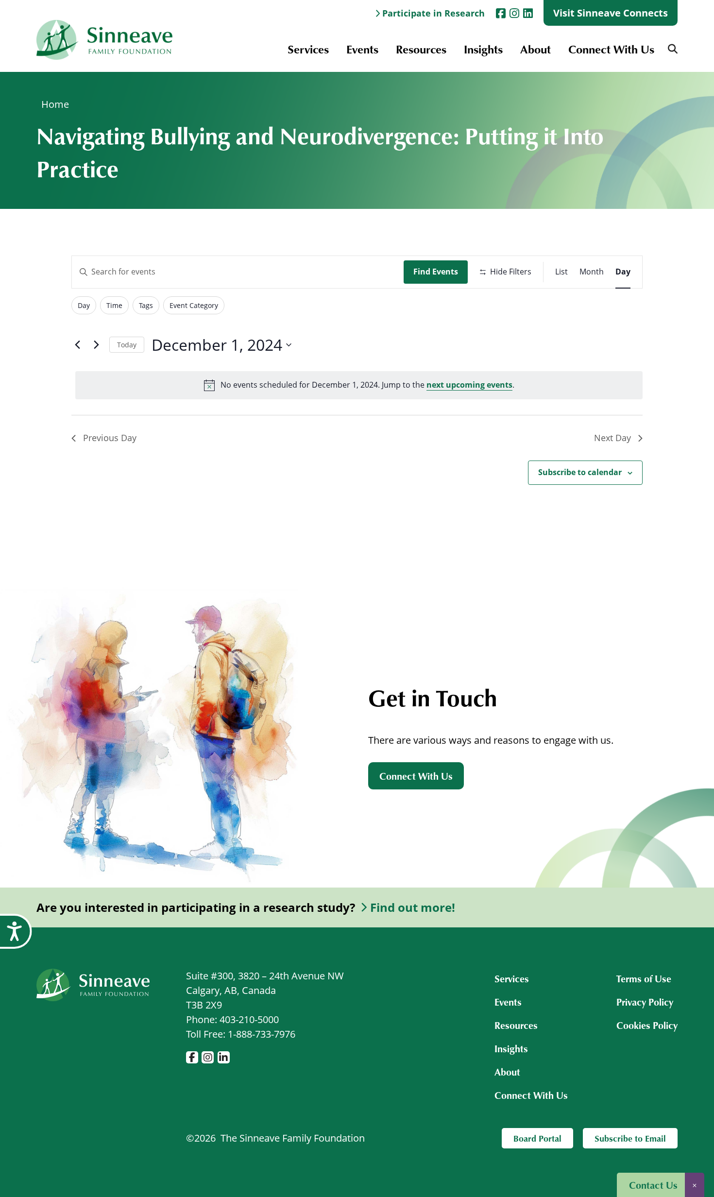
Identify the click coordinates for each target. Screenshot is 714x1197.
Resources (421, 49)
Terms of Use (643, 978)
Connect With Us (611, 49)
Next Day (612, 438)
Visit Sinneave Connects (610, 12)
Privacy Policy (644, 1002)
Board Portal (537, 1138)
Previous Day (109, 438)
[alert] (359, 385)
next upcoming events (469, 384)
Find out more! (412, 907)
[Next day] (96, 345)
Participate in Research (433, 13)
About (535, 49)
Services (308, 49)
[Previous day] (77, 345)
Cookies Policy (647, 1025)
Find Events (435, 271)
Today (126, 344)
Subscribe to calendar (580, 472)
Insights (483, 49)
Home (55, 104)
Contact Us (653, 1185)
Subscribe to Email (630, 1138)
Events (362, 49)
